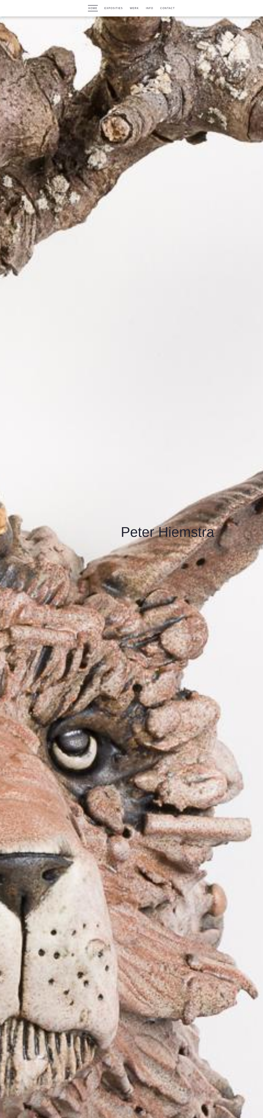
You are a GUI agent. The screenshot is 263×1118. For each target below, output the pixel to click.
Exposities (113, 8)
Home (92, 8)
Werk (134, 8)
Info (149, 8)
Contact (167, 8)
